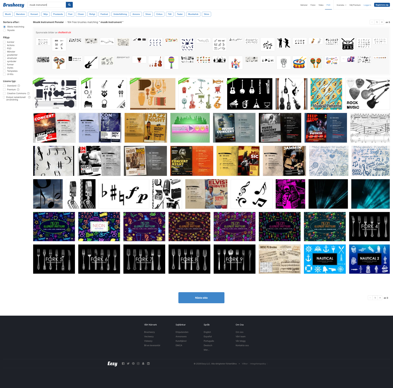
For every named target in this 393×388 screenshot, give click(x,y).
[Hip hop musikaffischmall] (325, 128)
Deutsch (208, 345)
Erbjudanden (182, 332)
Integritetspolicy (258, 363)
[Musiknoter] (53, 161)
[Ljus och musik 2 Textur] (370, 194)
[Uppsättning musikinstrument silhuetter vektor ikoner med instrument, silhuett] (332, 41)
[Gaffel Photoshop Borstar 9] (235, 259)
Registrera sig (382, 5)
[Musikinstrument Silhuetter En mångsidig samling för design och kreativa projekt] (187, 44)
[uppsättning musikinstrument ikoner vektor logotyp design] (43, 41)
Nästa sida (201, 297)
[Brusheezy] (13, 5)
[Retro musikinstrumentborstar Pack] (201, 94)
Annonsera (181, 336)
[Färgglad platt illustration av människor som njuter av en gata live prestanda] (235, 62)
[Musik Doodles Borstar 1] (328, 161)
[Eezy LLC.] (112, 363)
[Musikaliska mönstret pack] (326, 94)
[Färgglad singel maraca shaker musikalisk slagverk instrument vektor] (171, 62)
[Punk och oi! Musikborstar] (290, 194)
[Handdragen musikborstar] (81, 194)
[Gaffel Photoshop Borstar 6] (99, 259)
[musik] (190, 128)
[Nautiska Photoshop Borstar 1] (325, 259)
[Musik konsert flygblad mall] (54, 128)
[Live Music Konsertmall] (280, 128)
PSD (328, 5)
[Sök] (69, 5)
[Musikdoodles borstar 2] (371, 161)
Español (208, 336)
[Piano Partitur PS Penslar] (280, 259)
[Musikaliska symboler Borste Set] (124, 194)
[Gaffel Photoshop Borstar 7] (144, 259)
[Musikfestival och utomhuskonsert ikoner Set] (299, 41)
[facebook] (123, 363)
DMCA (179, 345)
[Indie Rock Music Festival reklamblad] (99, 161)
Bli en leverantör (152, 345)
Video (321, 5)
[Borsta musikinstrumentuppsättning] (55, 94)
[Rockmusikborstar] (367, 94)
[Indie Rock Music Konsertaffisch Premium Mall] (145, 161)
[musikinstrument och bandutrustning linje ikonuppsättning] (59, 44)
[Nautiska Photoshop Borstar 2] (369, 259)
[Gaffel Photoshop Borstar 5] (54, 259)
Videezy (148, 341)
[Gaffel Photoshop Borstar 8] (189, 259)
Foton (313, 5)
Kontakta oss (242, 345)
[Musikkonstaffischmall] (234, 128)
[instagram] (138, 363)
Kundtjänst (181, 341)
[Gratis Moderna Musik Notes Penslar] (251, 194)
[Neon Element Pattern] (54, 226)
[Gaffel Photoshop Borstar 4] (369, 226)
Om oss (239, 332)
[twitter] (128, 363)
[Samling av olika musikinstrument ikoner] (219, 44)
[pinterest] (133, 363)
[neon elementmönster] (144, 226)
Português (209, 341)
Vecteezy (149, 336)
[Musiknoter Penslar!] (48, 194)
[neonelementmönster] (235, 226)
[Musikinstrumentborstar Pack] (104, 94)
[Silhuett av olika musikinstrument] (267, 59)
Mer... (206, 349)
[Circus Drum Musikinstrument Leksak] (299, 62)
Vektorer (303, 5)
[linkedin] (148, 363)
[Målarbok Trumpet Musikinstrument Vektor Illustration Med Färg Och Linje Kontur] (316, 40)
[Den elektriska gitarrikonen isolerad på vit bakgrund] (91, 62)
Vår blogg (240, 341)
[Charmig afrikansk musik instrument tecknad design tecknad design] (59, 62)
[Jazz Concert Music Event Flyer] (146, 128)
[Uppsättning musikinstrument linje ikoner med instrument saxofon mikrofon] (364, 42)
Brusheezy (149, 332)
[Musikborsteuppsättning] (167, 194)
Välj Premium (355, 5)
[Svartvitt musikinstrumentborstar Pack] (249, 94)
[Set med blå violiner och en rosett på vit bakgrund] (155, 41)
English (207, 332)
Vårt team (240, 336)
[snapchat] (143, 363)
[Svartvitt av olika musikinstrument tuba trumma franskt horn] (187, 59)
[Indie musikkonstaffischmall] (100, 128)
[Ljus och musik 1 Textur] (328, 194)
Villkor (245, 363)
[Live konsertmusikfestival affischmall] (191, 161)
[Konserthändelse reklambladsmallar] (238, 161)
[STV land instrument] (291, 94)
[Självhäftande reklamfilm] (206, 194)
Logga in (367, 5)
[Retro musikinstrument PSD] (152, 94)
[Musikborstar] (370, 128)
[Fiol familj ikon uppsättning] (155, 61)
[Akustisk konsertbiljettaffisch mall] (284, 161)
